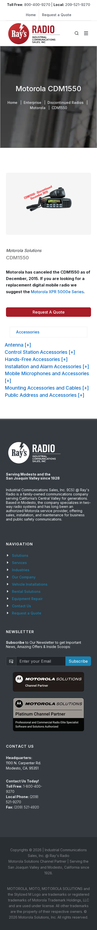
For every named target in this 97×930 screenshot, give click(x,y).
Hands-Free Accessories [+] (36, 359)
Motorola (38, 108)
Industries (20, 570)
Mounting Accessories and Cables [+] (47, 388)
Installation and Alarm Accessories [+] (47, 366)
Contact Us (21, 606)
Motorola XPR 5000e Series (57, 291)
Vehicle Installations (30, 584)
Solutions (20, 555)
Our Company (24, 577)
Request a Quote (56, 15)
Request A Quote (49, 312)
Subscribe (78, 661)
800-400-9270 (37, 4)
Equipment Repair (27, 599)
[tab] (48, 332)
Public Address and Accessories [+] (44, 395)
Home (31, 15)
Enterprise (32, 102)
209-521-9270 (77, 4)
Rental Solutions (26, 591)
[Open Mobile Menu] (86, 33)
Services (19, 563)
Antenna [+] (18, 345)
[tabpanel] (48, 370)
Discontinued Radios (66, 102)
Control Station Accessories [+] (40, 352)
